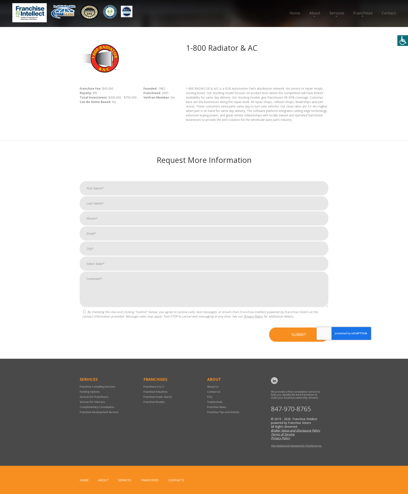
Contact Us (213, 392)
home (84, 480)
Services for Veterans (92, 402)
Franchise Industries (155, 392)
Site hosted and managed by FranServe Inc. (296, 445)
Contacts (176, 480)
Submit (299, 334)
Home (294, 13)
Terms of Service (283, 434)
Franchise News (216, 407)
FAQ (209, 397)
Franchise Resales (154, 402)
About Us (212, 386)
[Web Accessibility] (402, 40)
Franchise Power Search (157, 397)
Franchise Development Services (99, 412)
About (314, 13)
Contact (389, 13)
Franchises (363, 13)
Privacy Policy (253, 316)
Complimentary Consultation (97, 407)
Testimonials (214, 402)
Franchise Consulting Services (97, 386)
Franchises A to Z (153, 386)
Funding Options (90, 392)
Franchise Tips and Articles (223, 412)
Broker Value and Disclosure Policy (295, 430)
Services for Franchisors (94, 397)
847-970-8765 (291, 409)
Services (336, 13)
